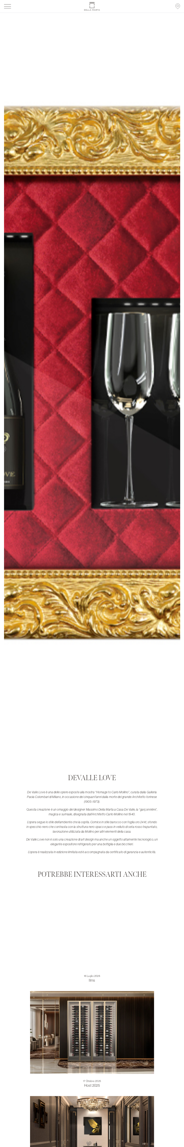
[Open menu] (7, 6)
